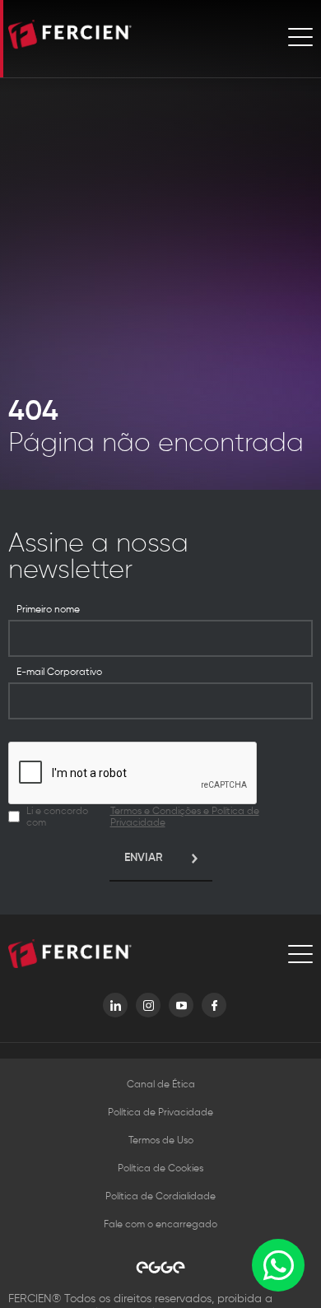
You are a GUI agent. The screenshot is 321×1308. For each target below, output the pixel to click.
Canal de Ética (161, 1085)
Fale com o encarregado (160, 1225)
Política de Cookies (160, 1169)
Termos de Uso (160, 1141)
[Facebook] (214, 1005)
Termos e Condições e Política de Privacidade (184, 817)
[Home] (70, 36)
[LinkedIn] (115, 1005)
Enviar (143, 857)
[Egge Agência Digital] (160, 1267)
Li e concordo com (142, 817)
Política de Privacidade (160, 1113)
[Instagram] (148, 1005)
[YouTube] (181, 1005)
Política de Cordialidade (160, 1197)
